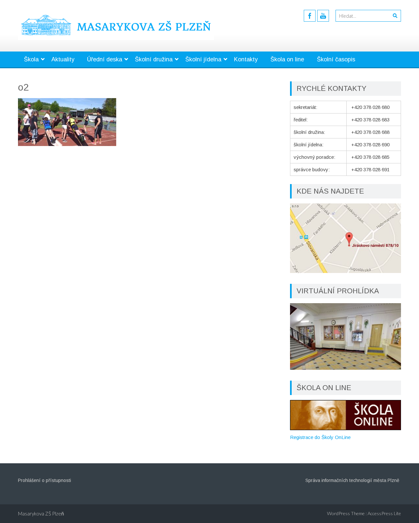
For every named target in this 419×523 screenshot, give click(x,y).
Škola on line (287, 59)
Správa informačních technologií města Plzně (352, 480)
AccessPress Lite (384, 513)
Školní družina (154, 59)
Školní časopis (336, 59)
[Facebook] (310, 16)
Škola (31, 59)
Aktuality (62, 59)
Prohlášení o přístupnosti (44, 480)
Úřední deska (104, 59)
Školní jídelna (203, 59)
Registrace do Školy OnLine (320, 437)
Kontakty (246, 59)
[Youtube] (323, 16)
